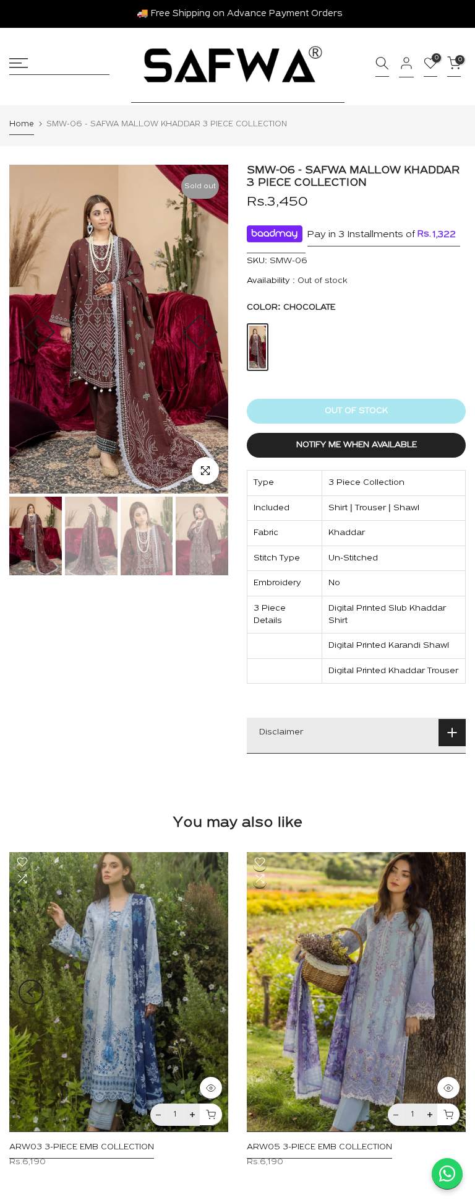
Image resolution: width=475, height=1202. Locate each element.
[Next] (200, 332)
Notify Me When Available (356, 445)
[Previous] (37, 332)
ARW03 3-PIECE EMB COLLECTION (81, 1147)
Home (21, 124)
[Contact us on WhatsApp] (447, 1174)
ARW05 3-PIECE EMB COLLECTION (319, 1147)
